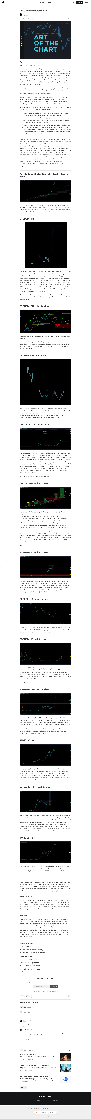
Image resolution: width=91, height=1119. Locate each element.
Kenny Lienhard (28, 1070)
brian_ (27, 1081)
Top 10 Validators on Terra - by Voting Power (34, 1076)
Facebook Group (34, 953)
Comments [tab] (23, 1007)
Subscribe (79, 2)
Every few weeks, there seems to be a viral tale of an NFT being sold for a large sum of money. (39, 1057)
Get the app (52, 1112)
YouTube (25, 965)
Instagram (31, 959)
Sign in (86, 2)
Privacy (49, 1109)
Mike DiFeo (25, 1020)
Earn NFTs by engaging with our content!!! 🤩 (34, 1065)
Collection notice (59, 1109)
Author (24, 1022)
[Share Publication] (73, 2)
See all (22, 1087)
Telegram (25, 953)
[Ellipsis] (71, 1020)
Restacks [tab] (29, 1007)
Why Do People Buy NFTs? (28, 1054)
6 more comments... (24, 1043)
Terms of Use (52, 989)
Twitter (24, 959)
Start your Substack (42, 1112)
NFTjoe (24, 1029)
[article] (45, 1058)
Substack (38, 1116)
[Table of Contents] (2, 559)
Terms (53, 1109)
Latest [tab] (25, 1050)
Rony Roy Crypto (29, 1059)
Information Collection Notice (45, 991)
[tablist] (26, 1007)
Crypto (22, 8)
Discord (42, 953)
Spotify (41, 965)
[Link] (17, 175)
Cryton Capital (26, 13)
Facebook (38, 959)
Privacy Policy (56, 991)
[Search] (70, 2)
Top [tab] (21, 1050)
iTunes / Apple (33, 965)
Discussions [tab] (30, 1050)
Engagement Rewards (28, 946)
